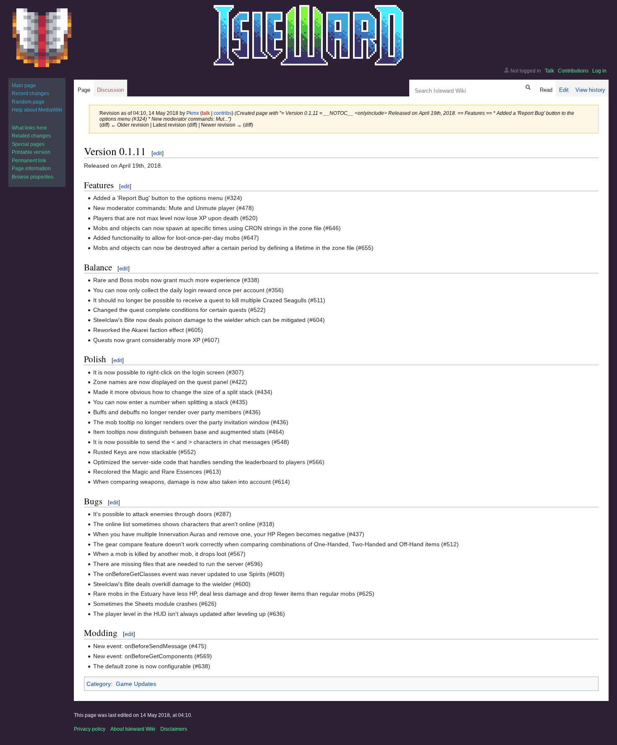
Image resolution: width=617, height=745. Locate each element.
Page (84, 90)
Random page (28, 102)
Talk (549, 71)
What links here (29, 128)
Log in (599, 71)
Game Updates (136, 683)
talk (206, 113)
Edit (564, 90)
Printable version (31, 152)
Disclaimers (173, 729)
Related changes (31, 136)
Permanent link (29, 161)
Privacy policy (89, 729)
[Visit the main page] (42, 37)
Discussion (110, 90)
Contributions (573, 71)
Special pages (28, 144)
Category (98, 683)
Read (546, 90)
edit (157, 153)
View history (590, 90)
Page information (31, 168)
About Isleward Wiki (132, 729)
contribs (223, 113)
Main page (24, 85)
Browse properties (32, 177)
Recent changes (30, 93)
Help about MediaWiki (37, 110)
